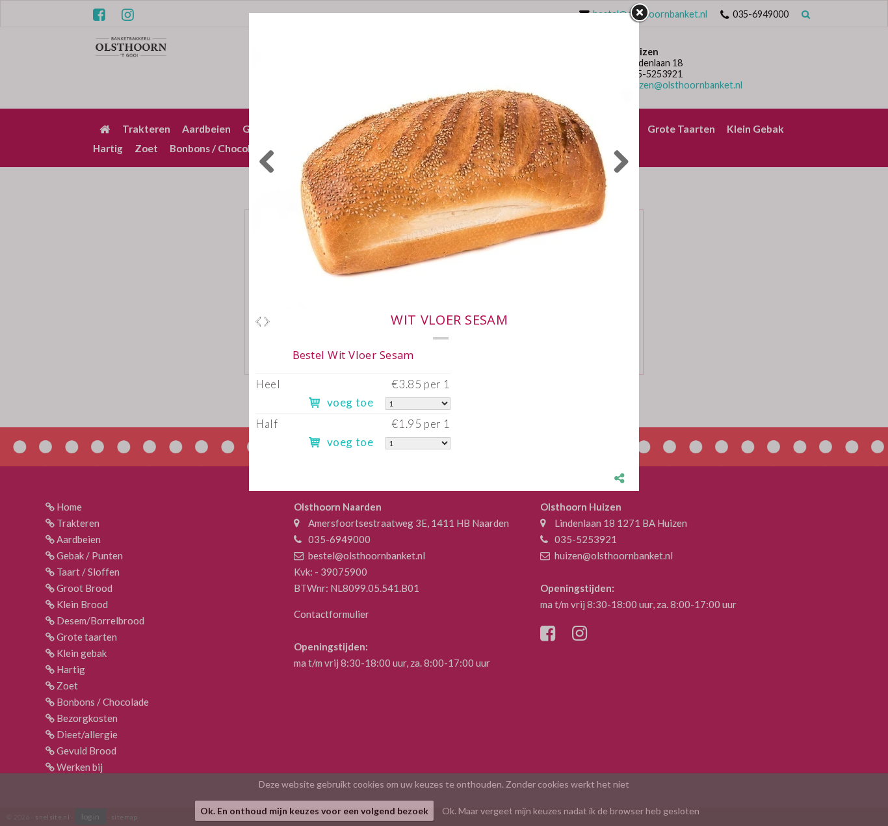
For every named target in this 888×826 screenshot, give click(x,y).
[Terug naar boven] (845, 783)
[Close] (639, 13)
